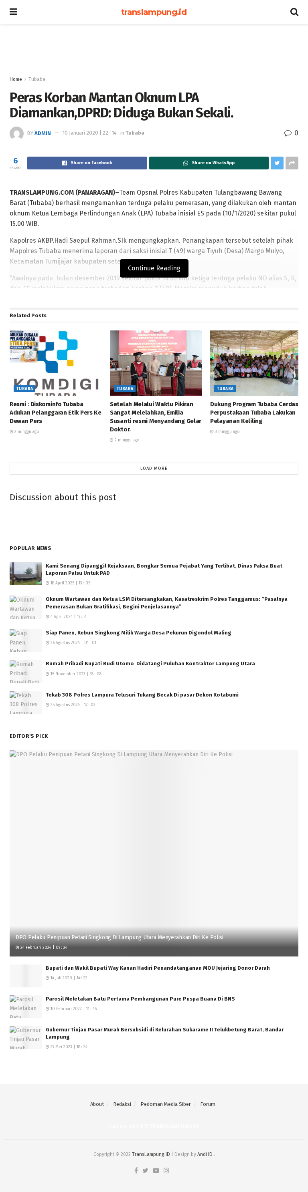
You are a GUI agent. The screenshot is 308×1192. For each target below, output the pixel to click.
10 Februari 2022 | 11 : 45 (73, 1009)
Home (16, 79)
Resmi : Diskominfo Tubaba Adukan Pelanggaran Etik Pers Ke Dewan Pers (55, 413)
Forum (207, 1104)
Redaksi (122, 1104)
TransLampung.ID (151, 1154)
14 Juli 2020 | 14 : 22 (68, 978)
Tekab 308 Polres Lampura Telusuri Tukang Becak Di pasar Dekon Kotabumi (142, 695)
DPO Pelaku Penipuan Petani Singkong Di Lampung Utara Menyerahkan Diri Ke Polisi (119, 937)
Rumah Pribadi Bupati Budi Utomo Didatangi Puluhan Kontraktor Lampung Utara (150, 663)
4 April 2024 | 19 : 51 (68, 616)
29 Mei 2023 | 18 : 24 (68, 1047)
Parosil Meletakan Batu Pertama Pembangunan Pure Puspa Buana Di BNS (140, 999)
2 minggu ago (26, 431)
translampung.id (153, 12)
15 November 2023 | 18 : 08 (75, 674)
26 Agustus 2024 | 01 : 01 (72, 642)
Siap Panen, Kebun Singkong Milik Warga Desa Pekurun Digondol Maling (138, 633)
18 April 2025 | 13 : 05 (69, 583)
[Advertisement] (154, 48)
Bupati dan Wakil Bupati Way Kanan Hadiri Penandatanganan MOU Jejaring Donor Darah (158, 968)
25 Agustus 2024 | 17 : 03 (72, 705)
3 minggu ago (227, 431)
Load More (154, 468)
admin (42, 133)
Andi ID (205, 1154)
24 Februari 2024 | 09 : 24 (43, 947)
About (97, 1104)
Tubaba (36, 79)
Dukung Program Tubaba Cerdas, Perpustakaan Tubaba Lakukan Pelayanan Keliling (255, 413)
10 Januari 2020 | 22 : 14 (90, 133)
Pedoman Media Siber (165, 1104)
